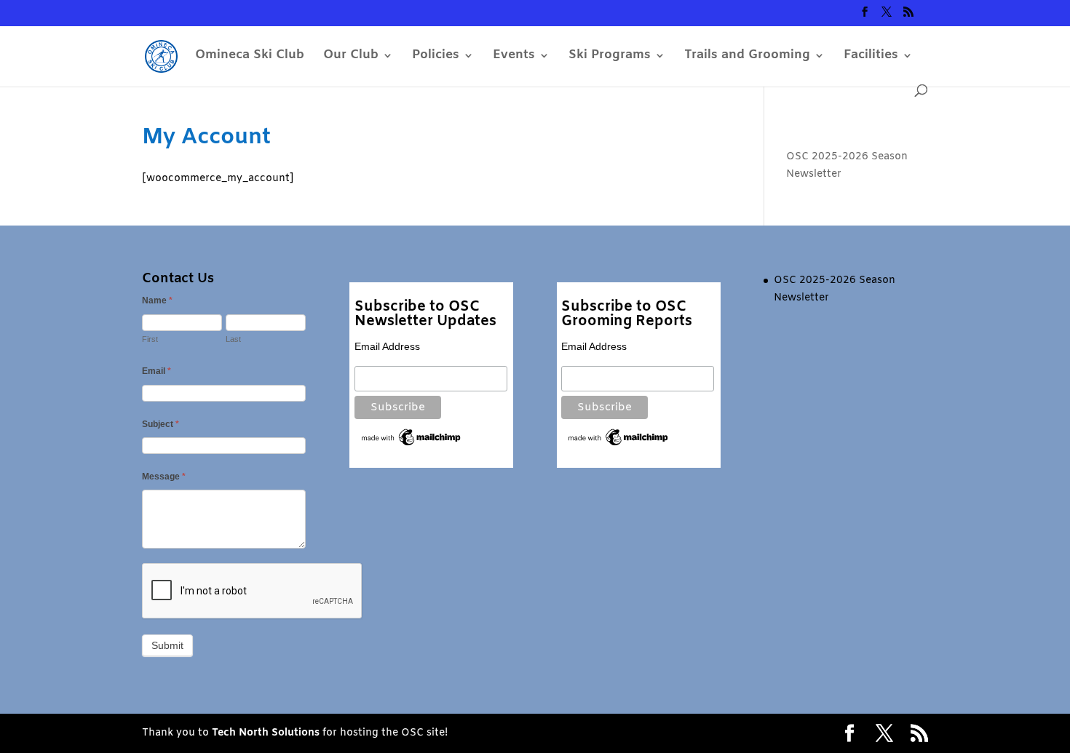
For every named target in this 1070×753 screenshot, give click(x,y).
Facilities (871, 56)
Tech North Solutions (266, 733)
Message (164, 476)
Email (156, 371)
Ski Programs (609, 56)
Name (157, 300)
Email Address (387, 346)
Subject (160, 424)
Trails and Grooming (747, 56)
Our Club (351, 56)
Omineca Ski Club (249, 56)
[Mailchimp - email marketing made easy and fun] (411, 444)
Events (514, 56)
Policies (435, 56)
